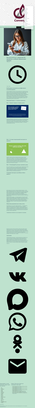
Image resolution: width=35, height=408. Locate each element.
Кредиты (26, 14)
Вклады (2, 391)
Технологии (2, 399)
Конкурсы (26, 13)
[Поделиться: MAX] (17, 310)
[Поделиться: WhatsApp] (17, 332)
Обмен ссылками (27, 18)
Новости (2, 395)
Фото (1, 400)
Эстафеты (2, 402)
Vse (1, 387)
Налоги (2, 394)
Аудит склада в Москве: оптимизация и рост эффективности (19, 392)
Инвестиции (2, 392)
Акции (2, 388)
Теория (2, 398)
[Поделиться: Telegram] (17, 265)
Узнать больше (19, 27)
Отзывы (26, 19)
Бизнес (2, 390)
